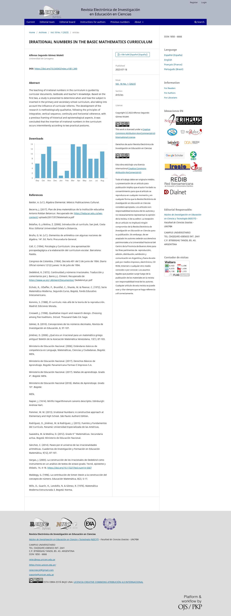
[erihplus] (189, 121)
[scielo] (170, 121)
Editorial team (47, 21)
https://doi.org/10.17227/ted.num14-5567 (69, 467)
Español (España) (173, 55)
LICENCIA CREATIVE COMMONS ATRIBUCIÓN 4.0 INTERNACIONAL (108, 581)
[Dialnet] (178, 192)
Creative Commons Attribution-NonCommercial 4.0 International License (135, 133)
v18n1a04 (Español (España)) (134, 54)
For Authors (169, 92)
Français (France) (173, 64)
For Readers (169, 88)
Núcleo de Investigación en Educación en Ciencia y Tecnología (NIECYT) (64, 539)
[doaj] (192, 143)
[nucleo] (172, 132)
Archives (43, 32)
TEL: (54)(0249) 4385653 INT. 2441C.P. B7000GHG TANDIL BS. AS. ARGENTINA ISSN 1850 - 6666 (51, 551)
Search (200, 21)
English (168, 59)
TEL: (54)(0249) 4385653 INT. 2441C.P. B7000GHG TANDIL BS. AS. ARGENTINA (182, 240)
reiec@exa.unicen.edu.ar (42, 559)
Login (204, 2)
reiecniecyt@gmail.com (41, 570)
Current (31, 21)
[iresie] (174, 156)
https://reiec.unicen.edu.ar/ (42, 564)
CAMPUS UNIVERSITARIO (177, 232)
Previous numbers (120, 21)
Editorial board (67, 21)
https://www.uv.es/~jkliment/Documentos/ (51, 280)
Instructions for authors (92, 21)
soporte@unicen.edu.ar (41, 574)
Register (194, 2)
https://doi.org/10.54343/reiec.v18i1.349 (56, 68)
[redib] (179, 180)
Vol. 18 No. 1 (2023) (60, 32)
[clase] (196, 167)
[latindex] (173, 143)
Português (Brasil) (173, 69)
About (138, 21)
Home (32, 32)
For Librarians (170, 97)
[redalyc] (191, 132)
